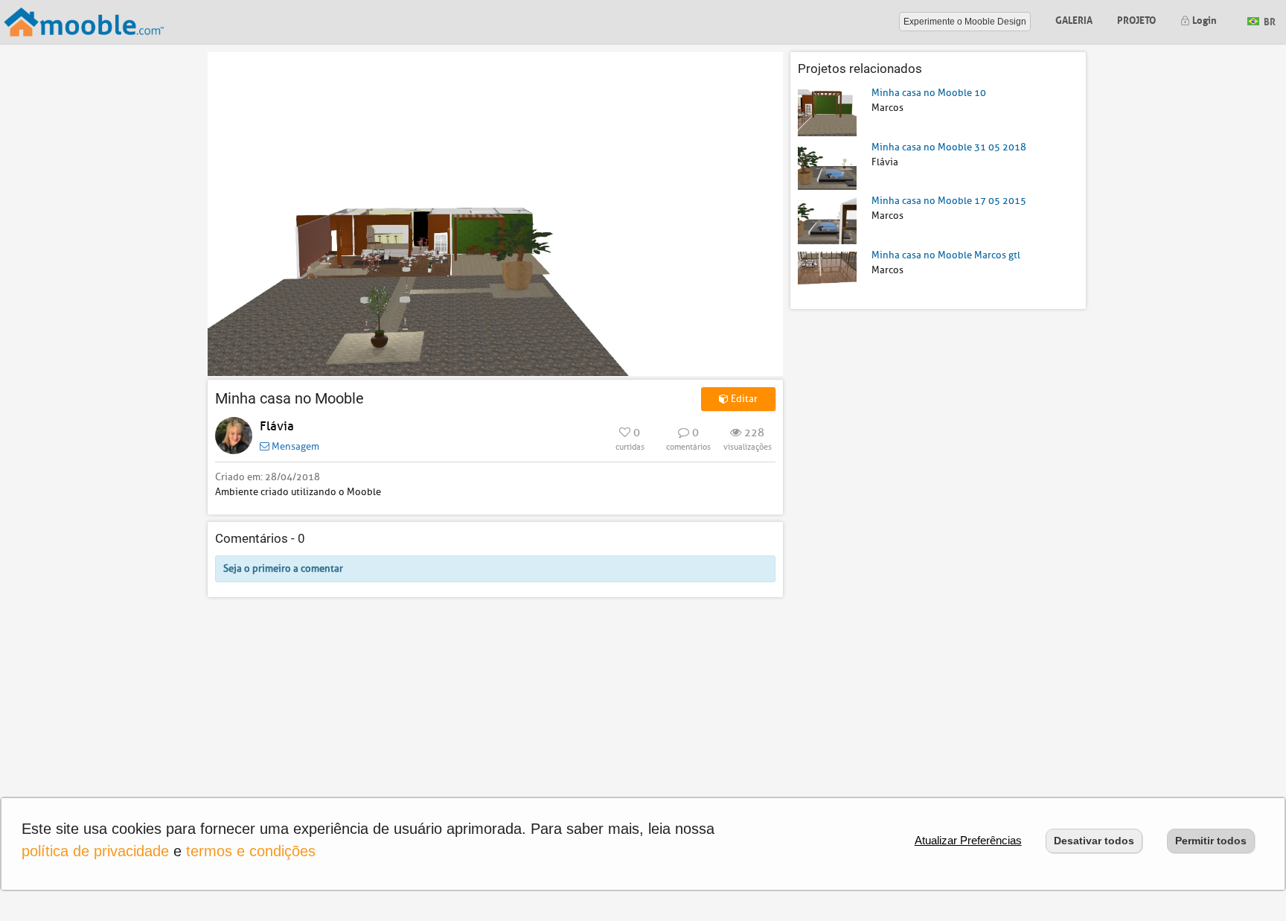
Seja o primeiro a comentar (283, 568)
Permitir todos (1211, 841)
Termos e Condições (251, 851)
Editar (743, 398)
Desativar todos (1094, 841)
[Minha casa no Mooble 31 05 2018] (827, 165)
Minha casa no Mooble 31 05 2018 (948, 147)
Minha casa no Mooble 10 (928, 92)
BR (1268, 20)
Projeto (1136, 19)
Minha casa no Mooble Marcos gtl (945, 255)
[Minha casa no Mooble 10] (827, 112)
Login (1203, 19)
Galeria (1074, 19)
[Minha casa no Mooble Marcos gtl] (827, 273)
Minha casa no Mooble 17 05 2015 (948, 200)
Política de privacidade (95, 851)
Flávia (277, 426)
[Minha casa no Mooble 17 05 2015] (827, 220)
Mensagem (294, 446)
